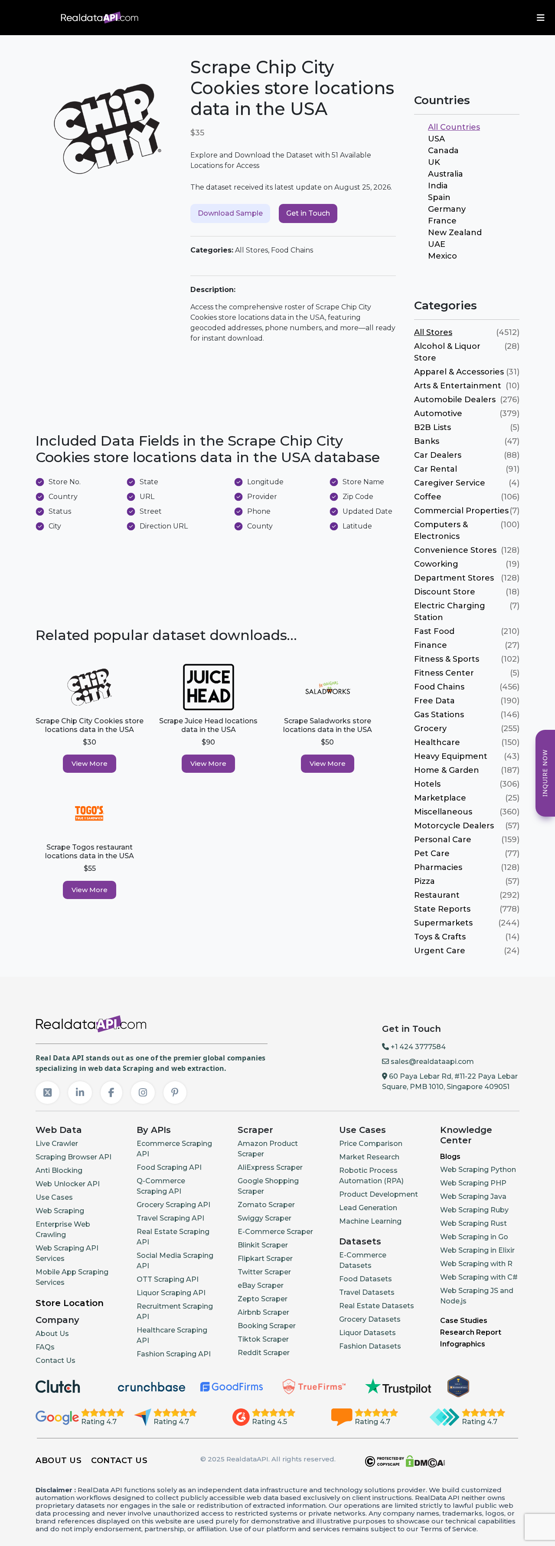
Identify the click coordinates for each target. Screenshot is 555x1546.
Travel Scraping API (170, 1218)
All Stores (433, 332)
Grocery (430, 728)
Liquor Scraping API (171, 1293)
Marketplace (440, 798)
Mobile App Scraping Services (72, 1277)
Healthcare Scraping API (172, 1335)
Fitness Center (444, 673)
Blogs (450, 1156)
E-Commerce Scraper (275, 1232)
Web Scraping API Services (67, 1253)
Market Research (369, 1157)
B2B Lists (432, 427)
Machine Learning (370, 1221)
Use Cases (54, 1197)
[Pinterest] (174, 1092)
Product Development (378, 1194)
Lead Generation (368, 1208)
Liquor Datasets (367, 1333)
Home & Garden (446, 770)
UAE (436, 244)
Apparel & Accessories (459, 372)
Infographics (462, 1344)
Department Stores (454, 578)
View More (90, 763)
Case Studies (463, 1320)
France (442, 221)
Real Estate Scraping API (173, 1237)
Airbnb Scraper (263, 1312)
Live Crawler (57, 1143)
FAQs (45, 1347)
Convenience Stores (455, 550)
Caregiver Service (449, 483)
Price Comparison (370, 1143)
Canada (443, 150)
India (438, 185)
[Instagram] (143, 1092)
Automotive (438, 413)
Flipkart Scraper (265, 1258)
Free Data (434, 701)
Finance (430, 645)
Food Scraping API (169, 1167)
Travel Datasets (367, 1292)
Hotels (427, 784)
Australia (445, 174)
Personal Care (442, 839)
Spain (439, 197)
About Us (52, 1333)
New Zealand (455, 232)
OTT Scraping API (168, 1279)
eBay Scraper (261, 1285)
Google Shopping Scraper (268, 1186)
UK (434, 162)
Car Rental (435, 469)
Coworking (436, 564)
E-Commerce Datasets (362, 1260)
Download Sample (230, 213)
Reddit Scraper (264, 1353)
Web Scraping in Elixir (477, 1250)
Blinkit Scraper (263, 1245)
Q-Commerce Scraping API (161, 1186)
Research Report (470, 1332)
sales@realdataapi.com (431, 1061)
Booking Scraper (267, 1326)
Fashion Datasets (370, 1346)
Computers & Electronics (441, 530)
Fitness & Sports (446, 659)
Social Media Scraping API (175, 1260)
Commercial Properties (461, 510)
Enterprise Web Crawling (63, 1229)
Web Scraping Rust (473, 1223)
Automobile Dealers (455, 399)
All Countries (454, 127)
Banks (426, 441)
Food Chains (439, 687)
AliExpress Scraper (270, 1167)
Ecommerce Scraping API (174, 1148)
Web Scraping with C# (479, 1277)
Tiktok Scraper (263, 1339)
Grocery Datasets (370, 1319)
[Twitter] (47, 1092)
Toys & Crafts (440, 937)
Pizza (424, 881)
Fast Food (434, 631)
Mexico (442, 256)
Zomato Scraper (266, 1205)
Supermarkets (443, 923)
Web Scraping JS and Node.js (476, 1296)
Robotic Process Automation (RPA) (371, 1175)
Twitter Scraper (264, 1272)
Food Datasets (365, 1279)
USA (436, 139)
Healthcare (437, 742)
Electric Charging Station (449, 611)
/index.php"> (32, 17)
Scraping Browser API (73, 1157)
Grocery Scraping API (173, 1205)
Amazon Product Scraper (268, 1148)
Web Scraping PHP (473, 1183)
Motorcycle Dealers (454, 825)
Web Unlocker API (68, 1184)
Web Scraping (60, 1211)
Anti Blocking (59, 1170)
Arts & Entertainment (457, 386)
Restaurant (437, 895)
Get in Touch (308, 213)
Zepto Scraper (262, 1299)
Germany (447, 209)
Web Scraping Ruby (474, 1210)
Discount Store (444, 592)
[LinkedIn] (80, 1092)
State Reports (442, 909)
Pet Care (432, 853)
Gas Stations (439, 714)
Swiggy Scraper (264, 1218)
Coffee (427, 497)
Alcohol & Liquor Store (447, 352)
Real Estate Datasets (376, 1306)
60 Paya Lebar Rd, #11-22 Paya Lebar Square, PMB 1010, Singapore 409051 (450, 1081)
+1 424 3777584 (417, 1047)
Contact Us (55, 1360)
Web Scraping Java (473, 1196)
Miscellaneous (443, 812)
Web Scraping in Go (474, 1237)
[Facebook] (111, 1092)
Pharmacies (438, 867)
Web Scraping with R (476, 1264)
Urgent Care (439, 950)
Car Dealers (437, 455)
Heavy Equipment (450, 756)
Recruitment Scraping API (175, 1311)
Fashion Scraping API (174, 1354)
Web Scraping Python (478, 1169)
